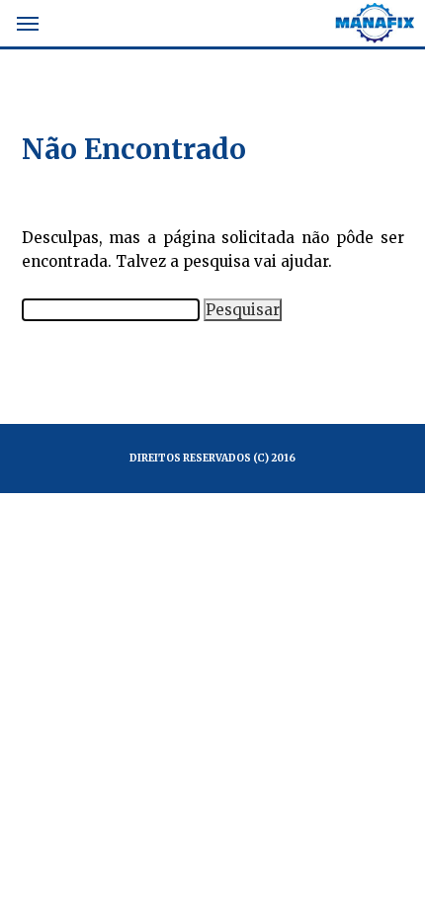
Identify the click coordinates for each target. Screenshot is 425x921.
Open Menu (28, 26)
